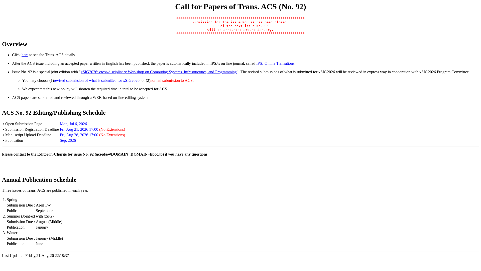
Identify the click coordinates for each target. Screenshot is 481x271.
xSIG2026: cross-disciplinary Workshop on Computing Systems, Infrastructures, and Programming (159, 72)
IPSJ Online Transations (275, 63)
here (25, 55)
